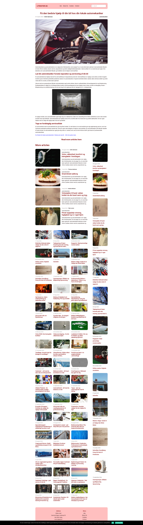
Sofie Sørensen (48, 16)
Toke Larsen (71, 208)
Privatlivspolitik (119, 522)
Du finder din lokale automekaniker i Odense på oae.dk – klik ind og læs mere (55, 135)
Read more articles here (71, 139)
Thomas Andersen (72, 169)
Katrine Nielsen (72, 188)
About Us (65, 6)
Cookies (71, 6)
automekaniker (103, 16)
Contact (77, 6)
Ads (61, 6)
